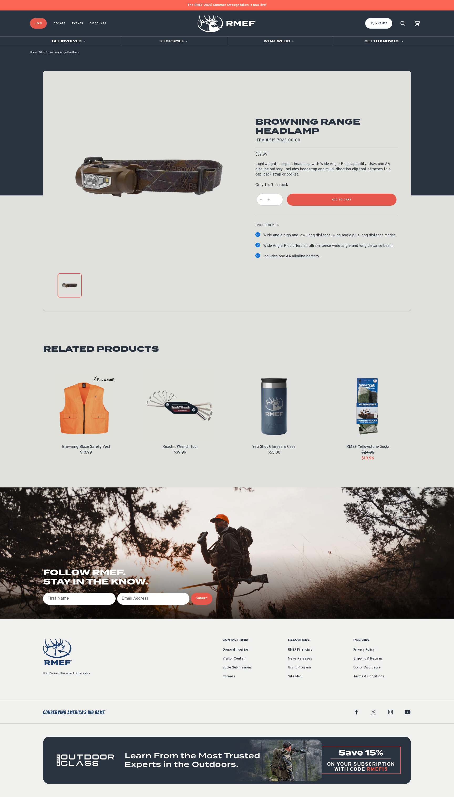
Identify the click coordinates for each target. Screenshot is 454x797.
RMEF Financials (300, 650)
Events (77, 23)
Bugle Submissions (237, 668)
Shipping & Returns (368, 659)
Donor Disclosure (367, 668)
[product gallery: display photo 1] (69, 285)
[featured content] (227, 760)
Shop (42, 52)
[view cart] (417, 23)
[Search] (402, 23)
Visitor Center (234, 659)
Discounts (98, 23)
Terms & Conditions (368, 676)
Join (38, 23)
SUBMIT (201, 598)
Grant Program (299, 668)
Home (33, 52)
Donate (59, 23)
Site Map (295, 676)
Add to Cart (342, 199)
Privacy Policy (364, 650)
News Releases (300, 659)
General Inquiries (236, 650)
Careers (229, 676)
